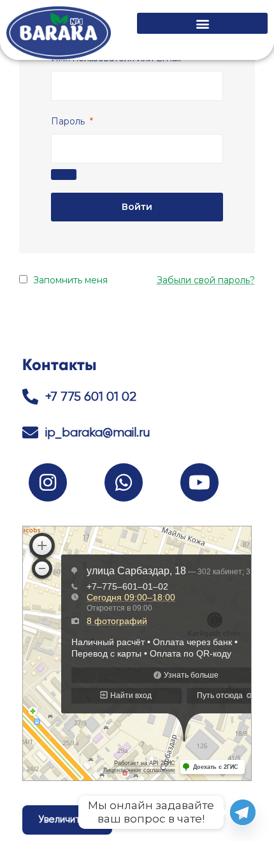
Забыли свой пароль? (206, 280)
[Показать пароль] (63, 174)
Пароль (72, 121)
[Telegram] (243, 812)
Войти (137, 206)
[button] (202, 23)
